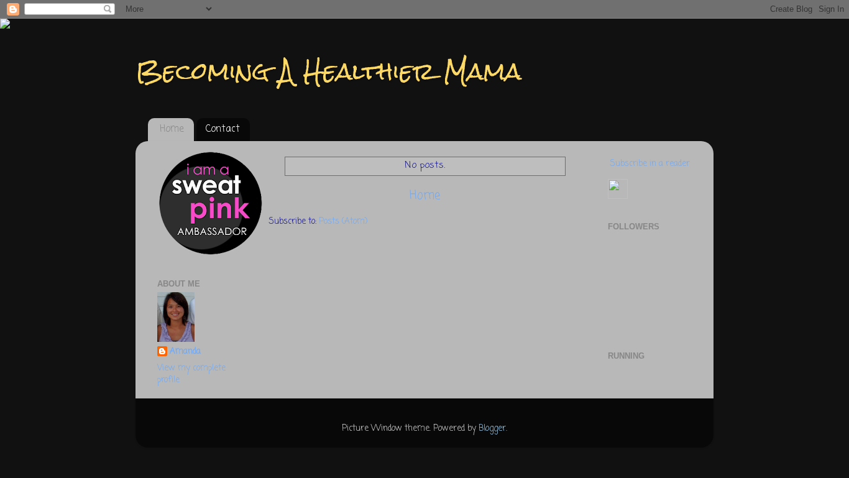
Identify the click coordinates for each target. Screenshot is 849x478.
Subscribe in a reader (650, 163)
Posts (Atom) (343, 221)
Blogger (492, 428)
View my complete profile (191, 374)
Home (172, 129)
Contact (223, 129)
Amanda (185, 352)
